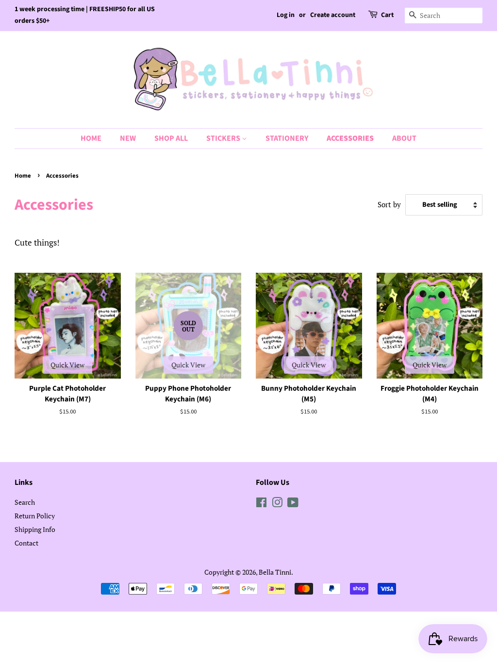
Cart (387, 15)
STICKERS (224, 138)
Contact (26, 542)
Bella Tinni (275, 572)
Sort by (389, 204)
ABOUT (404, 138)
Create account (332, 15)
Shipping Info (35, 529)
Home (23, 175)
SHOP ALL (171, 138)
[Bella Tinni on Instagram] (277, 504)
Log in (286, 15)
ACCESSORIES (350, 138)
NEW (128, 138)
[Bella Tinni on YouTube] (292, 504)
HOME (91, 138)
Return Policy (35, 515)
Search (25, 502)
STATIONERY (286, 138)
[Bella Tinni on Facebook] (261, 504)
